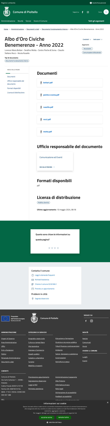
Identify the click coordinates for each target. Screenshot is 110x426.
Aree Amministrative (9, 342)
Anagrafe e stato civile (36, 338)
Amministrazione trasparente (66, 377)
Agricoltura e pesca (62, 361)
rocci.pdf (47, 119)
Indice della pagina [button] (13, 70)
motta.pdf (47, 131)
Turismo (31, 361)
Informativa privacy (62, 385)
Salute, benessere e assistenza (66, 354)
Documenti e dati (33, 29)
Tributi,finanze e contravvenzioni (67, 346)
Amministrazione (17, 29)
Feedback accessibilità (63, 396)
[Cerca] (106, 12)
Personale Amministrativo (10, 358)
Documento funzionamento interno (55, 29)
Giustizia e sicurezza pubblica (66, 342)
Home (6, 29)
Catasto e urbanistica (36, 358)
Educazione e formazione (64, 338)
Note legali (59, 388)
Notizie (85, 338)
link (76, 413)
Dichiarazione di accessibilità (65, 392)
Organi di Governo (8, 338)
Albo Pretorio (60, 381)
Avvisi (84, 346)
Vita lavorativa (33, 346)
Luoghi (84, 357)
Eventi (84, 361)
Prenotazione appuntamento (38, 377)
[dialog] (55, 413)
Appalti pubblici (34, 354)
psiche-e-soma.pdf (51, 94)
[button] (55, 422)
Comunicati (86, 342)
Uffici (3, 346)
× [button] (107, 402)
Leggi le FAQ (32, 385)
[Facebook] (81, 11)
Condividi (86, 39)
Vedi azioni (96, 39)
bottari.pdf (48, 82)
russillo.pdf (48, 107)
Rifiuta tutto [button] (64, 417)
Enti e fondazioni (7, 350)
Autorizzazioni (60, 358)
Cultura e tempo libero (36, 342)
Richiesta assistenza (35, 388)
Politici (3, 354)
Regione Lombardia (8, 3)
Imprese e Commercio (36, 350)
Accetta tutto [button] (46, 417)
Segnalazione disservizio (37, 381)
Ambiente (59, 350)
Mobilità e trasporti (35, 365)
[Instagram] (87, 11)
